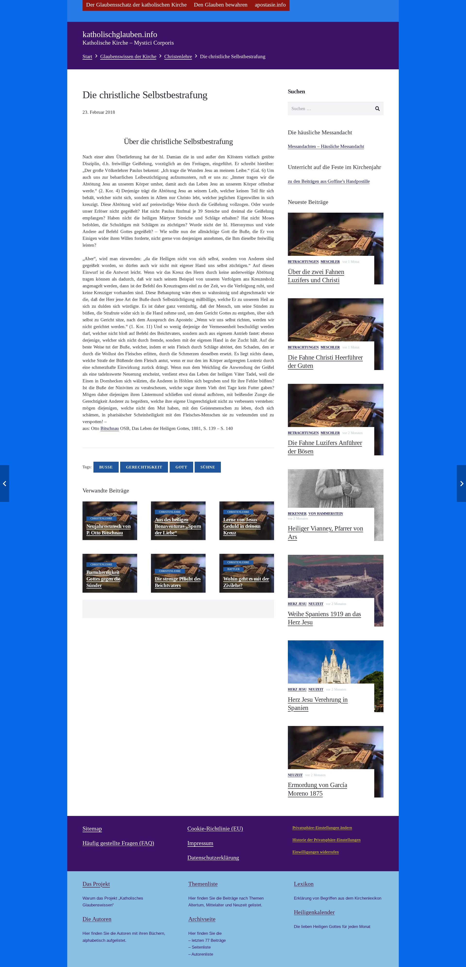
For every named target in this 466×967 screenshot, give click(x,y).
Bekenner (297, 514)
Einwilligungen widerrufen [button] (315, 852)
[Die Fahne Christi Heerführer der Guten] (335, 334)
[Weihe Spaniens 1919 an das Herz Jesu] (335, 591)
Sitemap (92, 828)
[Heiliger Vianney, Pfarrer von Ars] (335, 505)
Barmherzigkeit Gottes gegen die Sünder (103, 578)
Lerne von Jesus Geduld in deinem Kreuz (242, 526)
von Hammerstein (325, 514)
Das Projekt (96, 884)
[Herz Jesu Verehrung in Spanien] (335, 676)
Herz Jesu (297, 604)
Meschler (330, 262)
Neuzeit (315, 604)
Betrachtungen (303, 262)
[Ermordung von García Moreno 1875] (335, 762)
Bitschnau (109, 428)
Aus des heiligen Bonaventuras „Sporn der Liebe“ (178, 526)
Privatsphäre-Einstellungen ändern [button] (322, 827)
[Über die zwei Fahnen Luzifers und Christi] (335, 248)
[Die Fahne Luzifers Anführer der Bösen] (335, 420)
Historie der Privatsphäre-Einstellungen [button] (326, 840)
